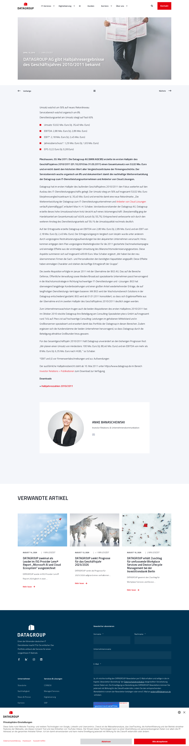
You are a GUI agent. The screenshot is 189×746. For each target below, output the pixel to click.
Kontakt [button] (164, 5)
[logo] (31, 631)
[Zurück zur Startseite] (26, 5)
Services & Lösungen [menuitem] (53, 679)
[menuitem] (46, 6)
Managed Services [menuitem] (51, 691)
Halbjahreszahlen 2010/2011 (57, 386)
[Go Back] (94, 91)
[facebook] (20, 659)
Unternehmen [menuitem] (24, 679)
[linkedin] (40, 659)
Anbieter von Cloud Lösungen (131, 201)
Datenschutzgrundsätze (134, 681)
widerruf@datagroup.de (161, 691)
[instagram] (34, 659)
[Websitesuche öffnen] (152, 5)
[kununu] (26, 659)
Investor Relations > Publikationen (57, 371)
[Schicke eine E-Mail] (93, 434)
